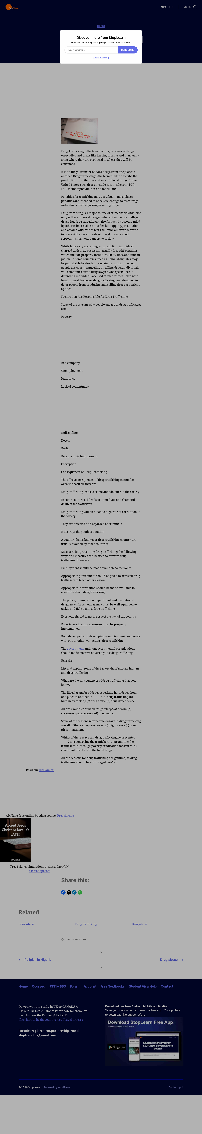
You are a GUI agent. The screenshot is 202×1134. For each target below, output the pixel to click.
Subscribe (127, 50)
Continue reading (101, 58)
